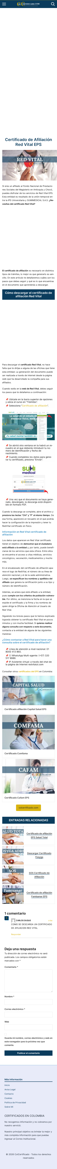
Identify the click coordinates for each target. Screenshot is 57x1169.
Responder (16, 934)
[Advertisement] (28, 39)
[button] (28, 808)
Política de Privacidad (15, 1102)
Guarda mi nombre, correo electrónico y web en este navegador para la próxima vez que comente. (28, 1041)
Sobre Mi (9, 1107)
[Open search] (53, 4)
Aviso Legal (10, 1089)
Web (7, 1021)
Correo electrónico (15, 1009)
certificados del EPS (29, 671)
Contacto (9, 1094)
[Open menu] (4, 4)
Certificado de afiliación (34, 405)
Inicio (7, 1085)
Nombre (9, 996)
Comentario (11, 967)
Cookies (8, 1098)
